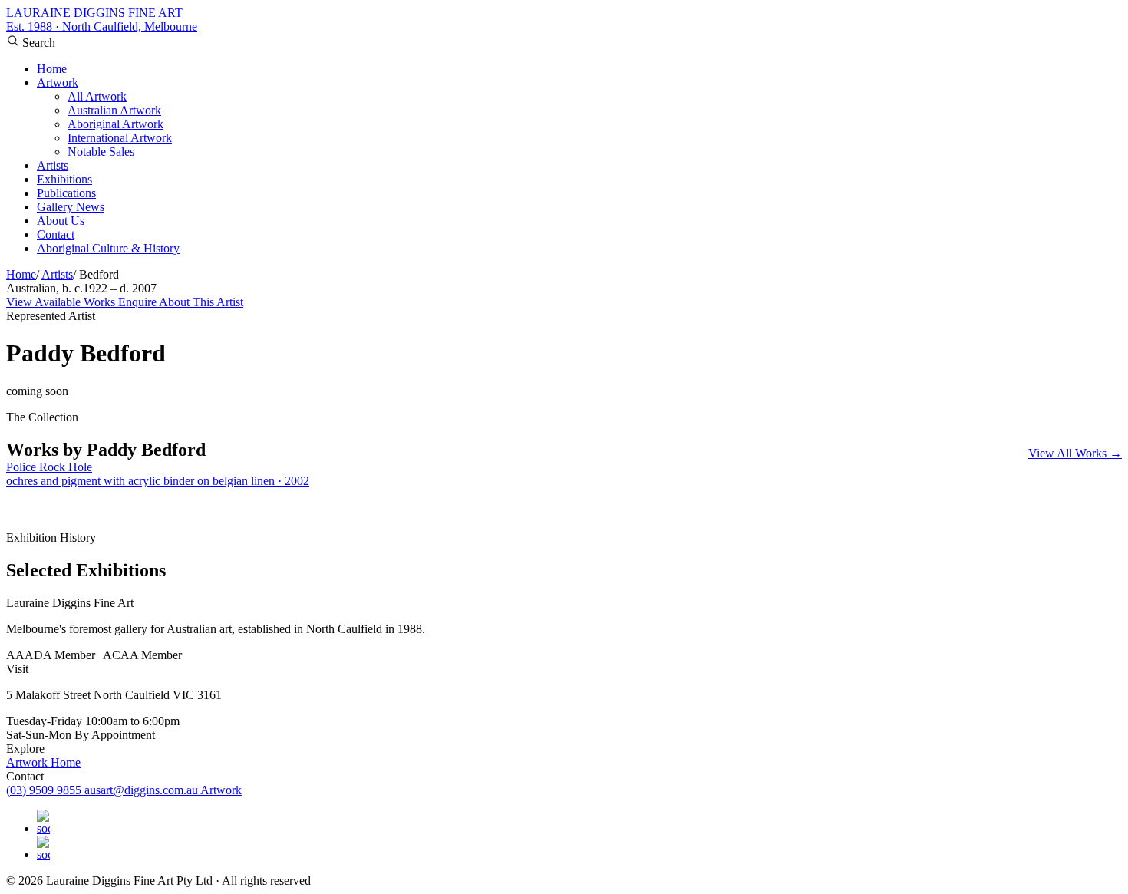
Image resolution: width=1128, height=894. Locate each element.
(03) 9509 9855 (45, 790)
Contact (55, 234)
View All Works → (1075, 453)
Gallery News (70, 206)
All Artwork (97, 96)
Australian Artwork (114, 110)
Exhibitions (64, 179)
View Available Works (62, 301)
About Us (60, 220)
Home (52, 68)
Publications (66, 193)
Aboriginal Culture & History (108, 248)
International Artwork (120, 137)
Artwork (57, 82)
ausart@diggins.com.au (142, 790)
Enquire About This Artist (180, 301)
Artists (52, 165)
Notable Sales (101, 151)
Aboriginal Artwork (115, 123)
